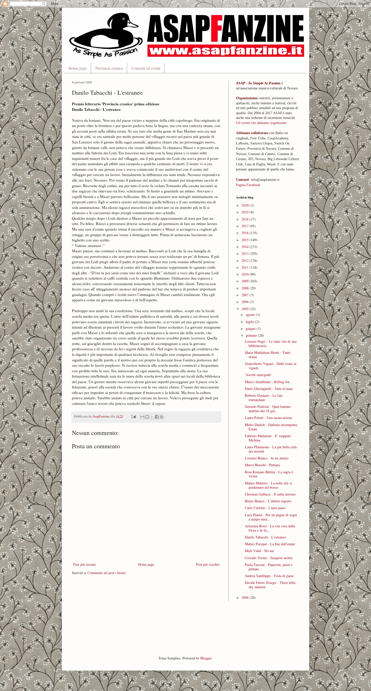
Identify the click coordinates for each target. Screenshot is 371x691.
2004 (246, 597)
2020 (246, 205)
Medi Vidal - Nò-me (259, 550)
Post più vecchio (208, 564)
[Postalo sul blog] (147, 416)
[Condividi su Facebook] (156, 416)
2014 (246, 246)
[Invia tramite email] (142, 416)
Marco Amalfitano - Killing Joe (267, 381)
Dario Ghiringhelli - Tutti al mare (269, 388)
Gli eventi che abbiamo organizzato (261, 123)
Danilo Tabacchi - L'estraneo (265, 537)
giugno (251, 328)
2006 (246, 301)
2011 (246, 267)
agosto (251, 314)
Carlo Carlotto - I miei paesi (265, 507)
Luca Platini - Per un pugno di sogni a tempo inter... (271, 517)
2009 (246, 281)
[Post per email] (133, 416)
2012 (246, 260)
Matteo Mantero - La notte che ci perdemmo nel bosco (268, 485)
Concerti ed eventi (145, 68)
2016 (246, 232)
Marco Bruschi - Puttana (262, 464)
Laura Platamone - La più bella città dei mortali (271, 449)
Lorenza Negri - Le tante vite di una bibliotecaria (271, 343)
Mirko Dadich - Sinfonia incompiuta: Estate (271, 426)
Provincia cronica (109, 68)
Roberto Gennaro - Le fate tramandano (264, 397)
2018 (246, 219)
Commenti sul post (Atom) (107, 572)
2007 (246, 294)
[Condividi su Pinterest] (161, 416)
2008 (246, 288)
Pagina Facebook (248, 185)
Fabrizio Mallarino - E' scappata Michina (268, 437)
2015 (246, 239)
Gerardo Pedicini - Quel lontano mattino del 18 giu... (268, 408)
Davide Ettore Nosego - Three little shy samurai (270, 584)
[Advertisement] (164, 627)
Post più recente (84, 564)
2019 (246, 212)
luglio (250, 321)
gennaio (252, 335)
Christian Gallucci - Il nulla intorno (270, 494)
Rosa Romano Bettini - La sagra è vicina (269, 474)
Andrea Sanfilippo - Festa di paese (269, 575)
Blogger (205, 658)
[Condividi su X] (151, 416)
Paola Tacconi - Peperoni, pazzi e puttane (269, 566)
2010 (246, 274)
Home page (77, 68)
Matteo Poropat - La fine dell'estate (270, 543)
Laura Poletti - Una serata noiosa (268, 417)
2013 (246, 253)
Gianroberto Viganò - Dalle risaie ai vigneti (270, 365)
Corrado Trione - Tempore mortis (269, 557)
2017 (246, 226)
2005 (246, 308)
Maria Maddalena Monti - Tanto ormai (267, 354)
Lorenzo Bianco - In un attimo (266, 458)
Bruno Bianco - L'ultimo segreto (268, 501)
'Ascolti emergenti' (258, 374)
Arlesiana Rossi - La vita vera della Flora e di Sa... (270, 528)
